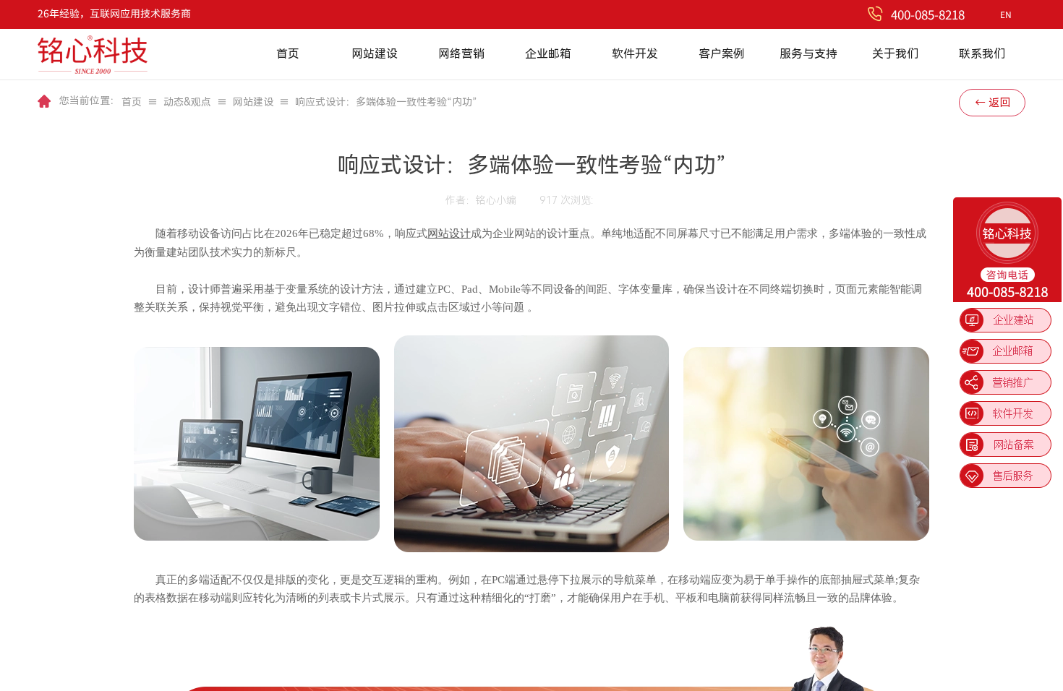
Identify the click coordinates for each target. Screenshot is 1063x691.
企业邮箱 (548, 54)
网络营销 (461, 54)
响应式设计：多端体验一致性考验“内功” (386, 102)
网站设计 (449, 233)
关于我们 (895, 54)
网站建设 (374, 54)
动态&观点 (187, 102)
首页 (287, 54)
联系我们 (982, 54)
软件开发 (635, 54)
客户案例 (722, 54)
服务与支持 (808, 54)
